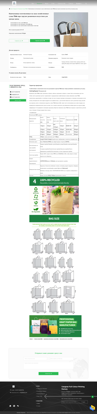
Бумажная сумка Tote (22, 8)
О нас (53, 3)
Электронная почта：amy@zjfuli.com (19, 392)
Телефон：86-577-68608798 (17, 390)
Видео (46, 3)
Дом (33, 3)
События (71, 3)
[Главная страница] (14, 3)
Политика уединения (21, 412)
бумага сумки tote (38, 339)
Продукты (39, 3)
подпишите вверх (84, 402)
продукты (15, 8)
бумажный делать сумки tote (66, 339)
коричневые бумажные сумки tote (51, 339)
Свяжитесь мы (61, 3)
